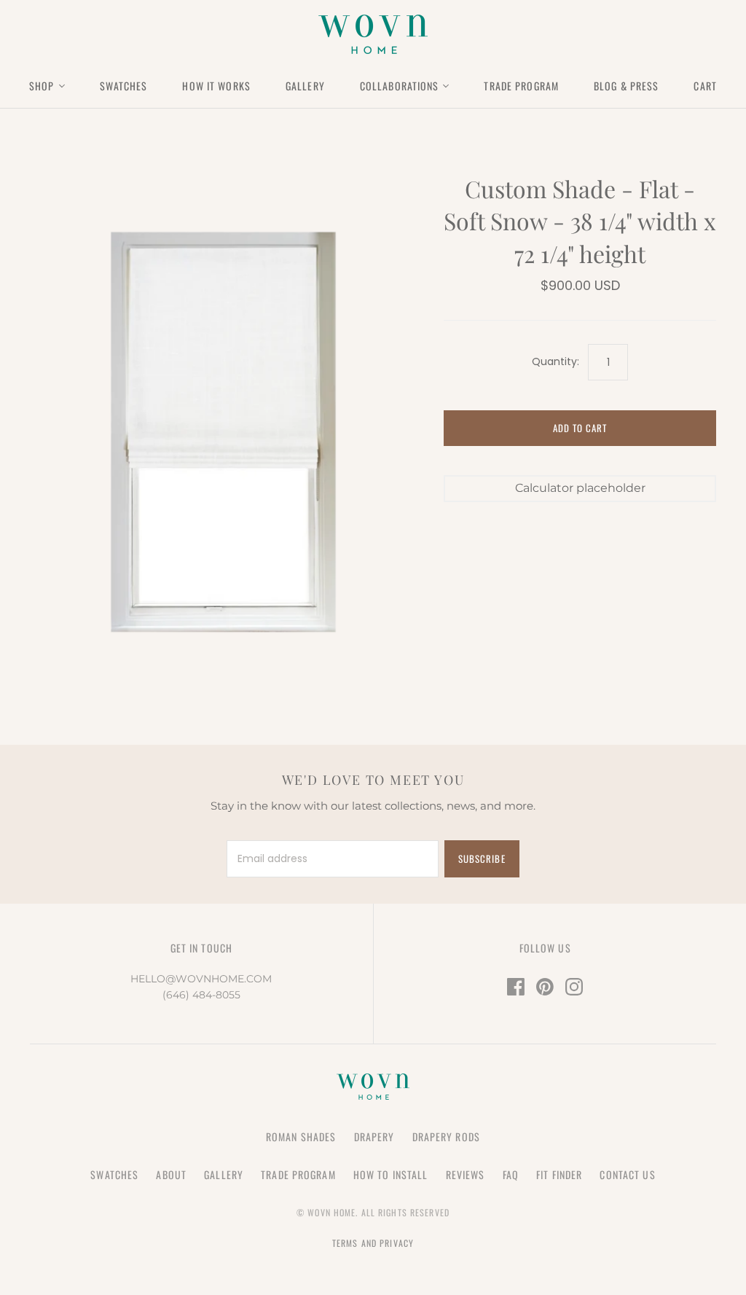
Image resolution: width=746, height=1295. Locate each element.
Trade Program (521, 85)
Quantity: (555, 362)
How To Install (390, 1174)
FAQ (511, 1174)
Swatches (124, 85)
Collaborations (399, 85)
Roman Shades (301, 1136)
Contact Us (627, 1174)
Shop (41, 85)
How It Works (216, 85)
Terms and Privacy (373, 1243)
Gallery (305, 85)
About (171, 1174)
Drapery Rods (446, 1136)
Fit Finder (559, 1174)
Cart (705, 85)
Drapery (374, 1136)
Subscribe (481, 858)
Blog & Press (626, 85)
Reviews (465, 1174)
